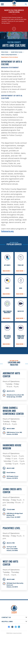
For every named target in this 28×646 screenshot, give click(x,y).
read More (7, 344)
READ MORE (20, 318)
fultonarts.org (7, 231)
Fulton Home (4, 52)
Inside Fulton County (16, 52)
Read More (7, 271)
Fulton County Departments (9, 54)
